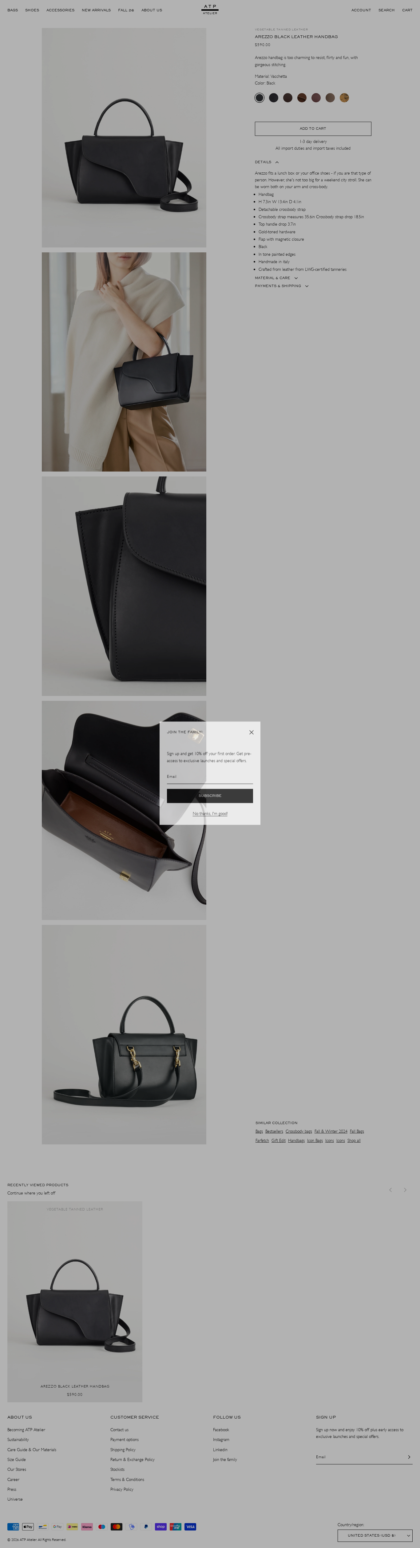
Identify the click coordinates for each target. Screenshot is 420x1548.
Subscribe (210, 796)
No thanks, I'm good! (210, 814)
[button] (251, 733)
